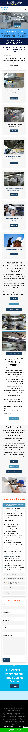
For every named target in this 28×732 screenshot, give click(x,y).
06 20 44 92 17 (17, 24)
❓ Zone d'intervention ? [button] (11, 574)
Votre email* (6, 612)
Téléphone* (6, 620)
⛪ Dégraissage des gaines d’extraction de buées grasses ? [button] (15, 504)
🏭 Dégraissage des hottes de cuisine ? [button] (15, 578)
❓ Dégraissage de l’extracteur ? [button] (13, 593)
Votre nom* (6, 605)
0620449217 (14, 686)
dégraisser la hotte (9, 556)
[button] (26, 9)
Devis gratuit (17, 26)
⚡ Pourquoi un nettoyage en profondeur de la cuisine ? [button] (12, 583)
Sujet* (4, 628)
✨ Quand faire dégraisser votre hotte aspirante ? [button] (14, 588)
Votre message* (7, 635)
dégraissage (15, 511)
